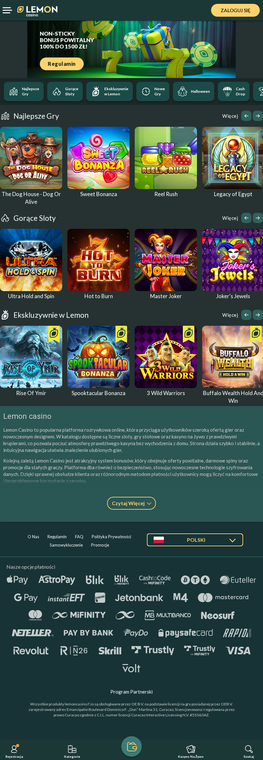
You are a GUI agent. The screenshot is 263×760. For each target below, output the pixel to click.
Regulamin (57, 536)
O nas (33, 536)
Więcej (230, 116)
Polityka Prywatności (111, 536)
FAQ (79, 536)
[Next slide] (258, 116)
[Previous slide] (246, 116)
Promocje (100, 545)
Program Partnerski (131, 692)
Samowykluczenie (66, 545)
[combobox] (195, 542)
